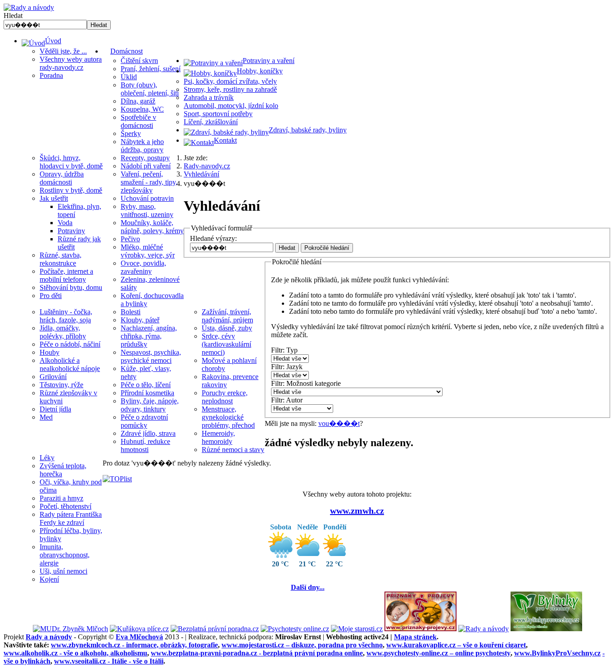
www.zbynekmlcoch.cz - (134, 645)
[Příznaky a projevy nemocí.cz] (420, 629)
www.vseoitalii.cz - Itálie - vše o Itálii (108, 661)
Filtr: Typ (284, 350)
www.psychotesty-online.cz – (438, 653)
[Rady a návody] (483, 629)
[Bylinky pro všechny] (546, 629)
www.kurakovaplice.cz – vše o (456, 645)
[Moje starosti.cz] (357, 629)
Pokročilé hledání (326, 247)
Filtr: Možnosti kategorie (306, 383)
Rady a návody (49, 637)
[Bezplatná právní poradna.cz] (215, 629)
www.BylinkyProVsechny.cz (557, 653)
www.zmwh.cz (357, 510)
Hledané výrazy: (213, 238)
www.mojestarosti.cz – (302, 645)
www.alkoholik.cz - (75, 653)
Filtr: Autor (287, 400)
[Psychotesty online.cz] (295, 629)
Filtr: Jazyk (287, 367)
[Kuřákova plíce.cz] (139, 629)
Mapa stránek (415, 637)
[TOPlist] (117, 479)
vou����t (339, 423)
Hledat (13, 15)
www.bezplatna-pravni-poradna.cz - (257, 653)
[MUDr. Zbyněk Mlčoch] (70, 629)
